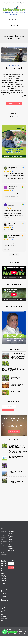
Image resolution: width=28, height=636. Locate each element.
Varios (3, 620)
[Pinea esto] (17, 116)
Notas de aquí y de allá (3, 607)
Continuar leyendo (14, 103)
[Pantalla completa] (23, 277)
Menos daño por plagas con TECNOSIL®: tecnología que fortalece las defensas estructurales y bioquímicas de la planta (18, 356)
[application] (14, 272)
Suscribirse (11, 550)
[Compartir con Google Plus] (15, 116)
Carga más (14, 254)
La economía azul (14, 68)
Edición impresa (3, 576)
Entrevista (4, 585)
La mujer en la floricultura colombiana (4, 600)
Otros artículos (3, 615)
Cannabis (4, 569)
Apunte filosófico (14, 65)
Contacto (10, 533)
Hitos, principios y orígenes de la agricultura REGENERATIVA (18, 377)
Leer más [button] (6, 181)
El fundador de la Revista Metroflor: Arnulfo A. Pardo (11, 539)
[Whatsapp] (4, 631)
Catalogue (11, 531)
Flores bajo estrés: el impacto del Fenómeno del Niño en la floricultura (17, 384)
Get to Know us (14, 19)
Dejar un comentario (14, 113)
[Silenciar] (21, 277)
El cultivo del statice (14, 463)
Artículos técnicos (4, 566)
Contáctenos (14, 431)
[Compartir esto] (10, 116)
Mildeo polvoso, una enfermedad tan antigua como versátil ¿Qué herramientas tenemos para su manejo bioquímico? (17, 481)
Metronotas (4, 604)
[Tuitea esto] (12, 116)
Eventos (3, 587)
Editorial (3, 578)
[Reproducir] (4, 277)
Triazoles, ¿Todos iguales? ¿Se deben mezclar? (16, 457)
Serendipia (4, 618)
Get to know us (10, 545)
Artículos (4, 563)
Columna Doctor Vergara (3, 572)
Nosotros (10, 548)
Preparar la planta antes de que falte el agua (18, 391)
